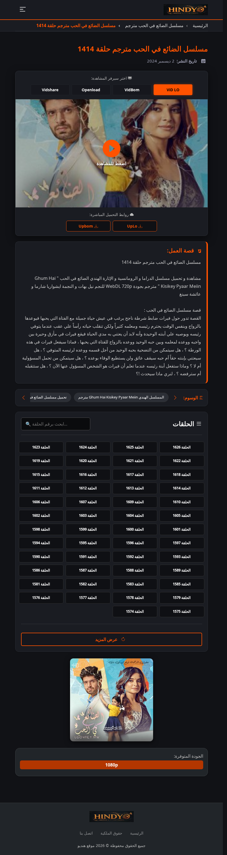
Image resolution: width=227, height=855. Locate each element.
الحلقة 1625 (135, 447)
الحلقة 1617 (135, 474)
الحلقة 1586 (41, 570)
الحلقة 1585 (182, 584)
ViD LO (173, 89)
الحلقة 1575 (182, 611)
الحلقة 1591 (88, 556)
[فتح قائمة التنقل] (22, 10)
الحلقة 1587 (88, 570)
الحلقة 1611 (41, 488)
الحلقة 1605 (182, 515)
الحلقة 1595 (88, 542)
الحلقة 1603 (88, 515)
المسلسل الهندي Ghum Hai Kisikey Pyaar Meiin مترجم (121, 397)
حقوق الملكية (111, 833)
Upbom (86, 226)
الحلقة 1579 (182, 597)
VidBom (132, 89)
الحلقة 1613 (135, 488)
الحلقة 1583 (135, 584)
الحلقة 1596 (135, 542)
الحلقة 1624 (88, 447)
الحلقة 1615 (41, 474)
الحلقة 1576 (41, 597)
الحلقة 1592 (135, 556)
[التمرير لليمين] (175, 397)
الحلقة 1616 (88, 474)
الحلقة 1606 (41, 501)
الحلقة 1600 (135, 529)
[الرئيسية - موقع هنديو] (186, 10)
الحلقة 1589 (182, 570)
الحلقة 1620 (88, 460)
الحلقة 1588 (135, 570)
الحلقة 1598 (41, 529)
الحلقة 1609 (135, 501)
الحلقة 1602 (41, 515)
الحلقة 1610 (182, 501)
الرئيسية (136, 833)
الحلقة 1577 (88, 597)
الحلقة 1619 (41, 460)
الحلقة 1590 (41, 556)
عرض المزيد (107, 639)
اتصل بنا (86, 833)
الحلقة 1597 (182, 542)
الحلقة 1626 (182, 447)
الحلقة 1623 (41, 447)
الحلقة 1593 (182, 556)
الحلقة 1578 (135, 597)
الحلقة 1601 (182, 529)
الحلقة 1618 (182, 474)
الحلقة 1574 (135, 611)
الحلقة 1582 (88, 584)
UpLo (132, 226)
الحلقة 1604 (135, 515)
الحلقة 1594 (41, 542)
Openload (91, 89)
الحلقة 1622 (182, 460)
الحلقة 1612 (88, 488)
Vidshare (50, 89)
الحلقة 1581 (41, 584)
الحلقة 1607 (88, 501)
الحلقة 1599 (88, 529)
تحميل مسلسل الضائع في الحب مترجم (38, 397)
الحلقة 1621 (135, 460)
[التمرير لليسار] (23, 397)
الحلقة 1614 (182, 488)
